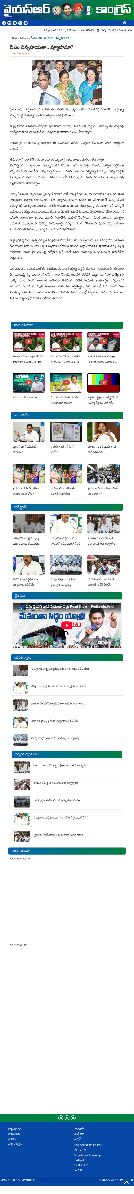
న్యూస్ (77, 1139)
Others (24, 38)
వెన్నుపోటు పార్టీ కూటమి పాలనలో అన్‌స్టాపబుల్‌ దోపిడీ (108, 30)
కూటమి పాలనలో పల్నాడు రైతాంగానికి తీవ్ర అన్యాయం (58, 704)
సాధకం (12, 1139)
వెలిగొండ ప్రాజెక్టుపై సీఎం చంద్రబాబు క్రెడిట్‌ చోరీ (54, 721)
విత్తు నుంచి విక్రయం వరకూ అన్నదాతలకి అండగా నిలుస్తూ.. (64, 403)
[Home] (67, 10)
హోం (14, 38)
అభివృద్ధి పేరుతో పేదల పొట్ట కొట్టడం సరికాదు (56, 800)
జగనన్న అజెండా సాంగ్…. (26, 397)
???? (124, 22)
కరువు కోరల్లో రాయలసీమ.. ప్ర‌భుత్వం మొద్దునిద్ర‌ (55, 738)
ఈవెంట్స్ (79, 1129)
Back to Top (127, 1182)
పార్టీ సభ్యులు (15, 1144)
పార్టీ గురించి (14, 1129)
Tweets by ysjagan (18, 945)
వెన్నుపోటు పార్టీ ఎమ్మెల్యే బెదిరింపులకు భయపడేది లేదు (50, 30)
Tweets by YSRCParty (19, 859)
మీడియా (79, 1134)
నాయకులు (14, 1134)
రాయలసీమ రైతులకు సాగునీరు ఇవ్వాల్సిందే (55, 783)
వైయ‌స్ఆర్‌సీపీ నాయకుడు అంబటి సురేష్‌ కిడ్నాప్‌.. (59, 835)
